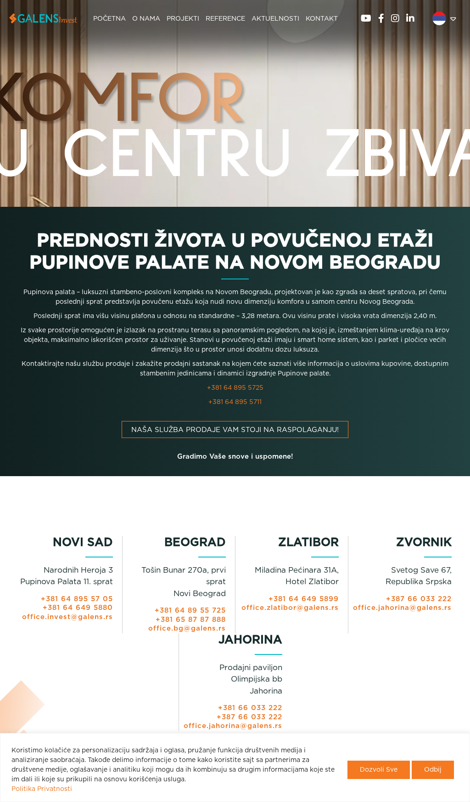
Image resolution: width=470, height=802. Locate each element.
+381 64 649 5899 (304, 599)
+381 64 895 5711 (235, 402)
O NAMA (146, 19)
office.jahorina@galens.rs (402, 607)
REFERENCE (225, 19)
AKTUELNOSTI (275, 19)
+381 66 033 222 (250, 708)
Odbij (433, 770)
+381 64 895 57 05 (77, 599)
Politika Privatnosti (41, 789)
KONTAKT (322, 19)
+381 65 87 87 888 (191, 619)
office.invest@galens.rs (67, 617)
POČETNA (109, 19)
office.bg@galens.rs (187, 628)
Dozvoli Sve (378, 770)
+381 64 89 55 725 (190, 610)
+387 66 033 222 (419, 599)
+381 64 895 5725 (235, 388)
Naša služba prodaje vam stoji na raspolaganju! (235, 430)
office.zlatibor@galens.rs (290, 607)
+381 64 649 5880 (78, 607)
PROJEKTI (183, 19)
